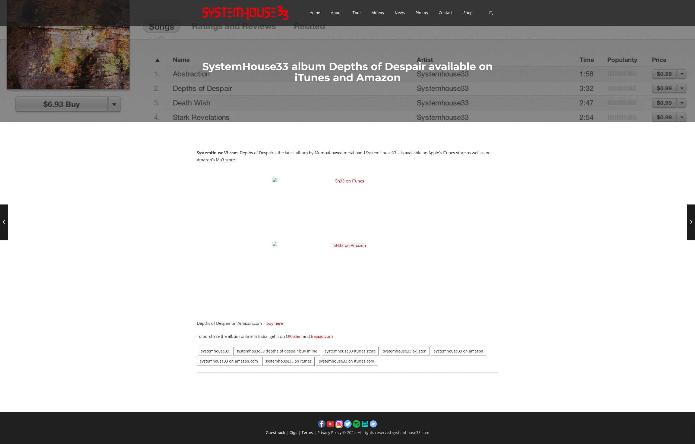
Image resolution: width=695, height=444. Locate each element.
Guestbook (275, 432)
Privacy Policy (329, 432)
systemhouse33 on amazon (458, 351)
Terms (307, 432)
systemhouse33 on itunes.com (346, 361)
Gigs (293, 432)
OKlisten (294, 336)
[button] (315, 13)
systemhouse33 (215, 351)
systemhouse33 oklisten (405, 351)
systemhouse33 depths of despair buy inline (276, 351)
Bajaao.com (322, 336)
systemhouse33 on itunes (288, 361)
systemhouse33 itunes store (350, 351)
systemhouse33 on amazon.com (229, 361)
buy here (274, 323)
